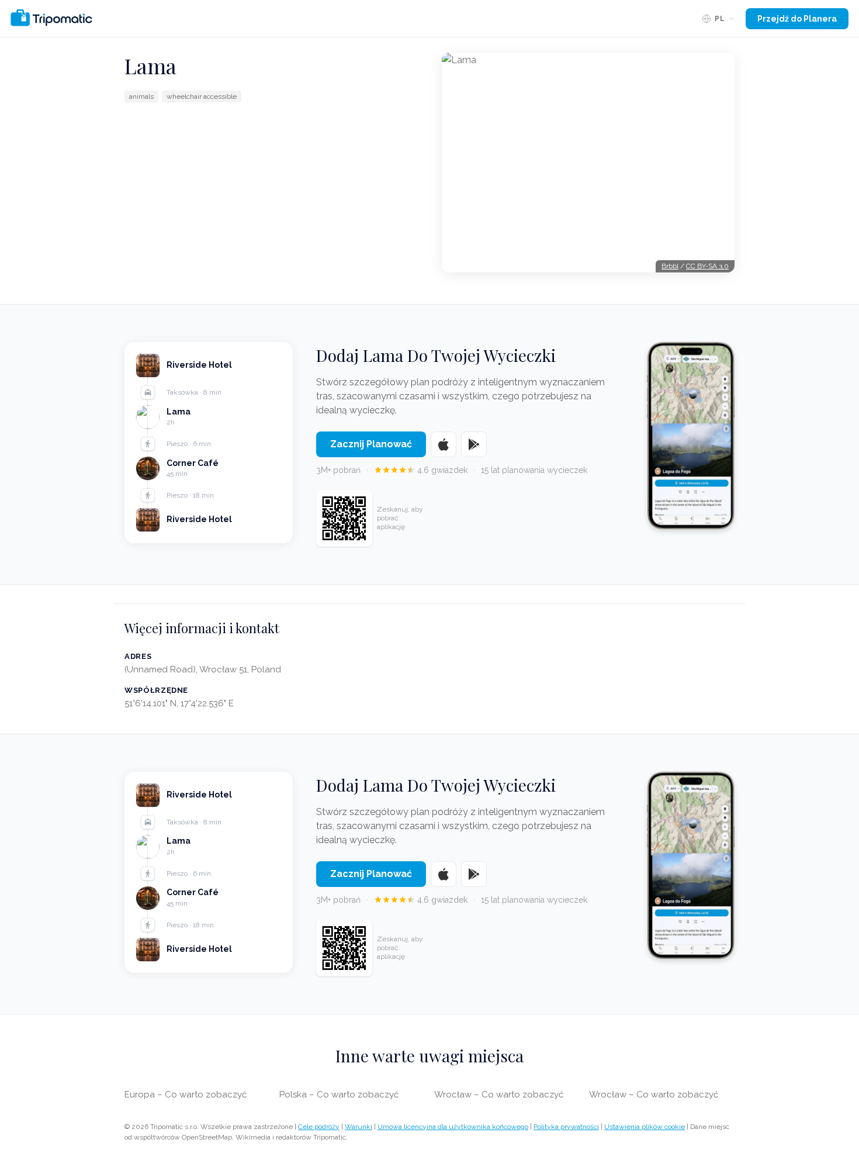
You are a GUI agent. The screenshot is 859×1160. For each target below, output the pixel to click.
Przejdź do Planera (797, 18)
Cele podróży (319, 1127)
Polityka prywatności (566, 1127)
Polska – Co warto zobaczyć (339, 1094)
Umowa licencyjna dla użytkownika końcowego (452, 1127)
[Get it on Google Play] (474, 444)
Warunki (358, 1127)
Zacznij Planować (371, 444)
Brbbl (669, 266)
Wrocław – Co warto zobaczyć (498, 1094)
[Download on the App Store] (443, 444)
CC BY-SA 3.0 (707, 266)
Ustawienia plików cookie (644, 1127)
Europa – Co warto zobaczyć (185, 1094)
